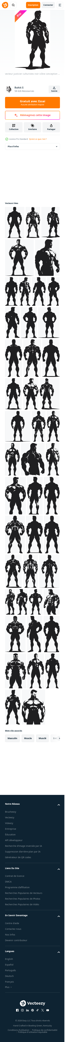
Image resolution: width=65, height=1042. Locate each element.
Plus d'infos (13, 146)
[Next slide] (52, 895)
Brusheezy (10, 969)
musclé (42, 895)
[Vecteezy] (5, 5)
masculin (12, 895)
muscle (28, 895)
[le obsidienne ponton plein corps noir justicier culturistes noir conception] (14, 222)
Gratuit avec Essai (32, 102)
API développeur (14, 997)
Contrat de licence (14, 1037)
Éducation (10, 991)
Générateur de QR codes (18, 1018)
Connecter (48, 5)
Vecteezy (9, 974)
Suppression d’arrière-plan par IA (22, 1012)
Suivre (54, 91)
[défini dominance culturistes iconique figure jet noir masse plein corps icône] (33, 362)
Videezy (9, 980)
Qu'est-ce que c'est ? (38, 139)
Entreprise (10, 986)
